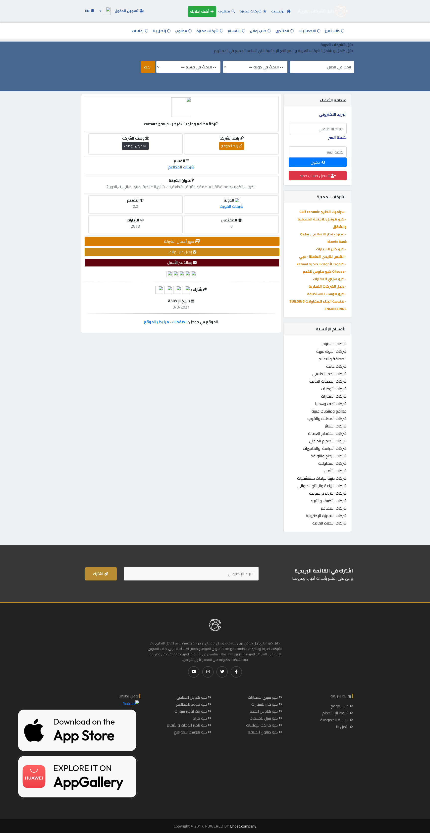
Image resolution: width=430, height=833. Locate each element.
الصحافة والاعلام (333, 359)
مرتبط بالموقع (156, 321)
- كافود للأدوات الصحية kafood (322, 264)
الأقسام (234, 31)
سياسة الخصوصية (335, 719)
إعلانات (138, 31)
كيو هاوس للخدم (264, 711)
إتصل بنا (160, 31)
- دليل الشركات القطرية (328, 286)
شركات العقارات (334, 396)
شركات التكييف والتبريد (328, 500)
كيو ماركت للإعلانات (262, 725)
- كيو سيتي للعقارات (330, 279)
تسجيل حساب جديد (315, 175)
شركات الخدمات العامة (328, 381)
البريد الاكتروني (333, 114)
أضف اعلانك (200, 11)
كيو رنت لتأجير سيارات (191, 711)
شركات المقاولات (332, 463)
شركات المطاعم (334, 508)
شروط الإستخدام (336, 712)
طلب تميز (332, 31)
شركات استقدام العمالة (327, 433)
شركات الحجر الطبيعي (329, 373)
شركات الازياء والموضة (328, 493)
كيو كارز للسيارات (265, 704)
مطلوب (224, 11)
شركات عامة (336, 366)
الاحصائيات (307, 31)
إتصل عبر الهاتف (180, 252)
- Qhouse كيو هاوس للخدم (325, 271)
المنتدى (282, 31)
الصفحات (179, 321)
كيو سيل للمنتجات (264, 718)
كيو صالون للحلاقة (263, 732)
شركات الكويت (231, 206)
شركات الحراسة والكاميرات (325, 448)
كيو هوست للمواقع (191, 732)
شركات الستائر (336, 426)
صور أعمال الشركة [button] (179, 241)
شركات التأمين (335, 470)
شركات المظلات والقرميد (327, 418)
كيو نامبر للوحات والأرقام (187, 725)
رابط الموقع (230, 146)
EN (87, 10)
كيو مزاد (200, 718)
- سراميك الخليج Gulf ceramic (323, 211)
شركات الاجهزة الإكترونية (326, 515)
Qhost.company (243, 826)
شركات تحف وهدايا (331, 403)
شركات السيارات (334, 344)
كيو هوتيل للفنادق (192, 697)
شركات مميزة (250, 11)
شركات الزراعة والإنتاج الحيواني (322, 485)
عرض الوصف (133, 146)
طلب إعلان (258, 31)
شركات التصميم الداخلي (328, 441)
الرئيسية (278, 11)
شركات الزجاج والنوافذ (329, 456)
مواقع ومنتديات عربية (329, 411)
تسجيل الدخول (127, 10)
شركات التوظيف (334, 388)
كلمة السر (337, 137)
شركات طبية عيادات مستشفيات (322, 478)
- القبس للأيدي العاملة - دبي (323, 256)
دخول (316, 162)
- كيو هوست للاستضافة (327, 294)
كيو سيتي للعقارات (263, 697)
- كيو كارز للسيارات (331, 249)
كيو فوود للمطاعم (192, 704)
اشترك (98, 573)
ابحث (148, 67)
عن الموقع (340, 705)
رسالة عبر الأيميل (180, 262)
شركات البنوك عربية (331, 351)
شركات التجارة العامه (329, 523)
